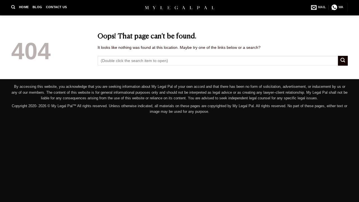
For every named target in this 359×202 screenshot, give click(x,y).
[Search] (13, 7)
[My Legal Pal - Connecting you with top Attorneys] (179, 7)
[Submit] (343, 61)
